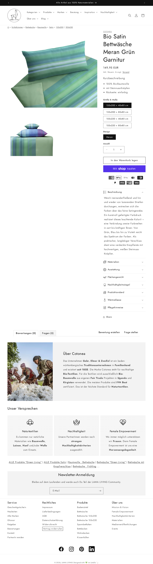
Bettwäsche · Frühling (84, 466)
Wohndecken (83, 533)
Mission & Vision (120, 507)
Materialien (117, 520)
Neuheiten (12, 511)
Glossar (11, 520)
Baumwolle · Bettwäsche (81, 462)
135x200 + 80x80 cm (117, 112)
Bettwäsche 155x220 (87, 520)
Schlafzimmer (17, 27)
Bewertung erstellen (109, 332)
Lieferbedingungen (51, 511)
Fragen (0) (48, 333)
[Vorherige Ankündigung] (8, 3)
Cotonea (107, 31)
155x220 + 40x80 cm (117, 118)
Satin (51, 27)
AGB (44, 515)
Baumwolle (42, 27)
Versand (126, 72)
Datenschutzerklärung (52, 520)
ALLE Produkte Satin (55, 462)
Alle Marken (13, 515)
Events (115, 528)
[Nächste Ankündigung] (144, 3)
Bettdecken (82, 528)
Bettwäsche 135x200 (87, 515)
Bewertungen (13, 528)
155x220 (69, 27)
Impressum (47, 507)
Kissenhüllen (83, 537)
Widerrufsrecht (49, 524)
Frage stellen (131, 332)
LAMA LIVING (67, 562)
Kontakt (10, 533)
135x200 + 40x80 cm (117, 105)
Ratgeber (11, 524)
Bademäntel (82, 507)
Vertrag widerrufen (52, 528)
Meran (109, 137)
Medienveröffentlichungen (124, 524)
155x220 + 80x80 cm (117, 125)
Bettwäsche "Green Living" (111, 462)
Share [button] (109, 316)
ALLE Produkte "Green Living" (25, 462)
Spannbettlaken (84, 524)
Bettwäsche (30, 27)
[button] (33, 12)
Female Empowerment (122, 511)
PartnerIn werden (15, 537)
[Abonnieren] (100, 490)
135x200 (59, 27)
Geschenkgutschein (16, 507)
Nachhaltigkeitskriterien (123, 515)
